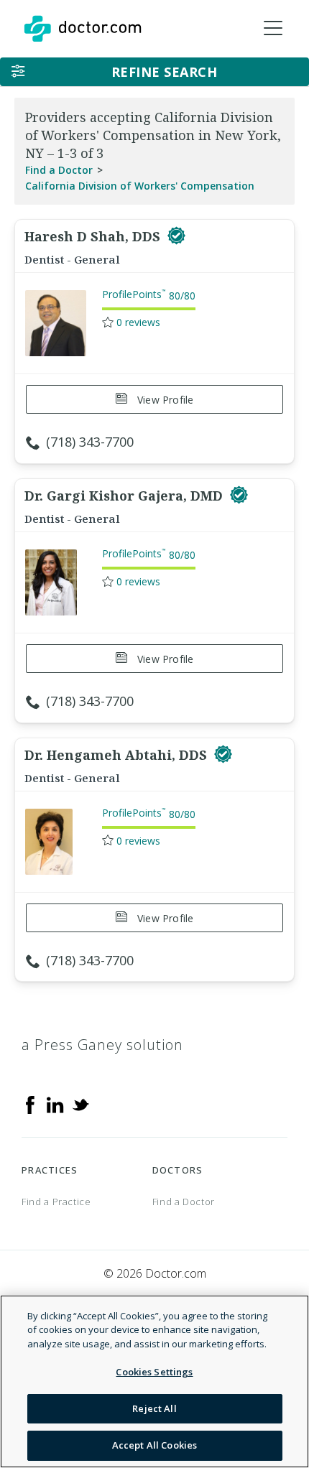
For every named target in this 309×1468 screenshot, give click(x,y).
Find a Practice (56, 1201)
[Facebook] (30, 1103)
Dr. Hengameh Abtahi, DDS (117, 754)
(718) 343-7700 (90, 441)
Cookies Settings (154, 1371)
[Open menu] (273, 28)
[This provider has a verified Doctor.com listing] (176, 236)
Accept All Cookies (154, 1445)
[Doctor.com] (83, 29)
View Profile (164, 400)
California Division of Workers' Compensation (139, 185)
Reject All (154, 1408)
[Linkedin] (55, 1103)
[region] (154, 1381)
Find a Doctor (59, 170)
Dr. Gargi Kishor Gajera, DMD (125, 495)
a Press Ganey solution (102, 1044)
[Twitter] (80, 1103)
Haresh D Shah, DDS (94, 236)
